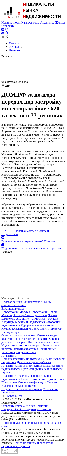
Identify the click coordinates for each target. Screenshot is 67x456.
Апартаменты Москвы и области (37, 318)
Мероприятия (27, 385)
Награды (7, 409)
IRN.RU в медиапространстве (32, 409)
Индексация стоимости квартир (21, 345)
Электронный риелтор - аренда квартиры (28, 350)
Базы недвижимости (14, 308)
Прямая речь (9, 382)
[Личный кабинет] (3, 29)
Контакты (42, 405)
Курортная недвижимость (37, 325)
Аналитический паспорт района (21, 365)
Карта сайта (14, 395)
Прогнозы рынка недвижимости (42, 369)
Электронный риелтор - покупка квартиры (30, 347)
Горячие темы (55, 379)
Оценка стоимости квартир (18, 335)
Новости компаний (33, 379)
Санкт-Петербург (51, 328)
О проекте (8, 25)
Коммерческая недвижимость (20, 328)
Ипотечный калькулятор (43, 342)
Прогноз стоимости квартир (30, 338)
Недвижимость (11, 22)
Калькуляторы (30, 22)
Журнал (60, 22)
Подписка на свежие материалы (21, 389)
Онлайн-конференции (32, 382)
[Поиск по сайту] (6, 29)
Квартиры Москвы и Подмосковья (23, 322)
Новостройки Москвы (15, 311)
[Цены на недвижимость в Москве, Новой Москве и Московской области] (31, 19)
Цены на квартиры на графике (20, 358)
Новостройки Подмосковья (30, 315)
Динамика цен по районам (34, 362)
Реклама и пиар (25, 405)
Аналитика (47, 22)
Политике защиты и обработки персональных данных (27, 444)
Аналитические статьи (15, 375)
